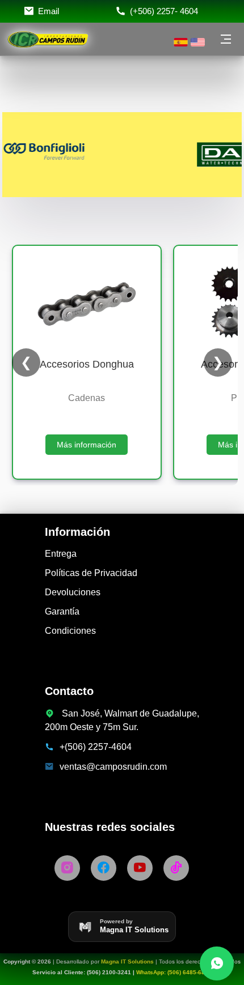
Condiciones (70, 631)
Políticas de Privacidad (91, 573)
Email (48, 11)
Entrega (61, 553)
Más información (86, 444)
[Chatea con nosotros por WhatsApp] (217, 963)
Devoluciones (72, 592)
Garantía (62, 611)
